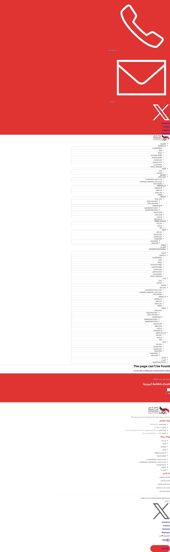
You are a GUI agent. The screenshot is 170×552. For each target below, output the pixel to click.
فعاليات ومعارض (164, 477)
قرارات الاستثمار (158, 212)
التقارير (164, 230)
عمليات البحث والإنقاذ (163, 488)
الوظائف (160, 194)
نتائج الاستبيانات (157, 183)
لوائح (160, 228)
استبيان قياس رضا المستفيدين (153, 179)
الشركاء (163, 245)
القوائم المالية (158, 239)
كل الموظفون (161, 185)
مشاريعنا (163, 175)
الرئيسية (163, 144)
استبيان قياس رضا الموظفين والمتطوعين (150, 181)
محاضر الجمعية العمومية (151, 210)
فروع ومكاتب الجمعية (156, 166)
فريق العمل (159, 190)
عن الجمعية (162, 146)
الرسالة (160, 153)
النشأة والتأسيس (157, 148)
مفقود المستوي (164, 491)
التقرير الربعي (154, 243)
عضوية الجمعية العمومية (157, 249)
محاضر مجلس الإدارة (152, 203)
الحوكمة (163, 196)
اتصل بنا (163, 247)
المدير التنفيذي (157, 160)
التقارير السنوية (158, 234)
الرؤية (160, 150)
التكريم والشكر (165, 481)
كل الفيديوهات (158, 219)
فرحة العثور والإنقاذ (164, 484)
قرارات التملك (158, 214)
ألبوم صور (159, 173)
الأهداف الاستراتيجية (156, 155)
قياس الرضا (162, 177)
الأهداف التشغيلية (157, 157)
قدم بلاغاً (165, 549)
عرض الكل (159, 223)
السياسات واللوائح (160, 221)
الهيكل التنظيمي (157, 162)
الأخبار (164, 169)
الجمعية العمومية (157, 205)
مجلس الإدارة (158, 199)
